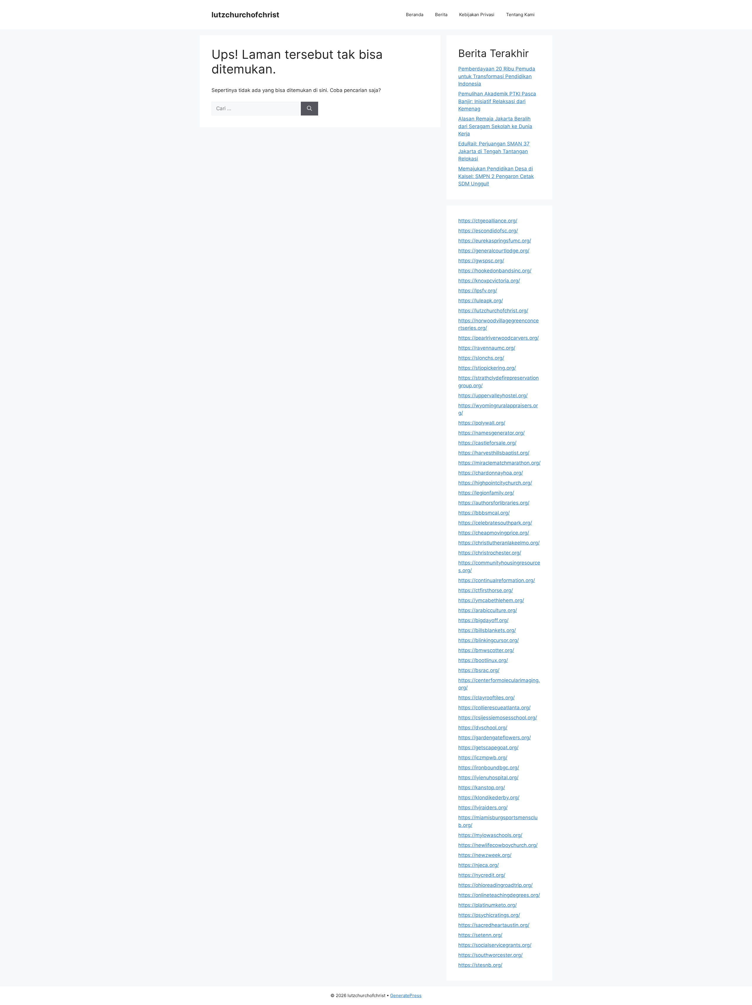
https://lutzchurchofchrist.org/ (493, 311)
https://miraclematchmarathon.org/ (499, 463)
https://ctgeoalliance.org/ (487, 221)
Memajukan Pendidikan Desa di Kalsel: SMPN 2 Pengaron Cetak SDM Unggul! (496, 176)
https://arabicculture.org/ (487, 610)
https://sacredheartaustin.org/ (493, 925)
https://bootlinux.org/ (483, 660)
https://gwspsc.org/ (481, 261)
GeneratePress (406, 995)
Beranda (414, 14)
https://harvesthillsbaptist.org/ (493, 453)
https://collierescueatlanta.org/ (494, 708)
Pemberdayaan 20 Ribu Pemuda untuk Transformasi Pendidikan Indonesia (496, 76)
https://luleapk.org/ (480, 301)
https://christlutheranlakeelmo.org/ (499, 543)
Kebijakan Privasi (476, 14)
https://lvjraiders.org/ (483, 807)
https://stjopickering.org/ (487, 368)
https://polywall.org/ (481, 423)
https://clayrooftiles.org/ (486, 698)
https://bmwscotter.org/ (486, 650)
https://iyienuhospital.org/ (488, 777)
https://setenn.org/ (480, 935)
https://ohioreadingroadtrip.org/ (495, 885)
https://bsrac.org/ (478, 670)
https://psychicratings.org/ (489, 915)
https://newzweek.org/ (484, 855)
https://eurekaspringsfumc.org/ (494, 241)
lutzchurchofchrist (245, 14)
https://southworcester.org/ (490, 955)
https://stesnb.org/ (480, 965)
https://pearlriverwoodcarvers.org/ (498, 338)
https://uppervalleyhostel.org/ (493, 395)
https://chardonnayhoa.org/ (490, 473)
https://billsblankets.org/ (487, 630)
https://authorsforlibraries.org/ (493, 503)
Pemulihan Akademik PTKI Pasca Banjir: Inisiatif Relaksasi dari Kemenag (497, 101)
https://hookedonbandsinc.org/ (494, 271)
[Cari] (309, 109)
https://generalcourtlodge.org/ (493, 251)
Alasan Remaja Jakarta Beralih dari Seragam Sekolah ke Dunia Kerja (495, 126)
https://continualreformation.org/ (496, 580)
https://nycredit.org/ (481, 875)
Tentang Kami (520, 14)
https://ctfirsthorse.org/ (485, 590)
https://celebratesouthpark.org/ (495, 523)
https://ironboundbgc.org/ (488, 768)
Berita (441, 14)
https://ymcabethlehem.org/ (491, 600)
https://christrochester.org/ (489, 553)
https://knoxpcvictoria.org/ (489, 281)
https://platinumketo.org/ (487, 905)
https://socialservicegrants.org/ (494, 945)
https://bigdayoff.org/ (483, 620)
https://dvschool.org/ (482, 728)
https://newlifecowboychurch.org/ (498, 845)
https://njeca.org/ (478, 865)
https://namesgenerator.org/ (491, 433)
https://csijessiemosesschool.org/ (497, 718)
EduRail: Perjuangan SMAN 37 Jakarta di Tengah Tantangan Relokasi (494, 151)
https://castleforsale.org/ (487, 443)
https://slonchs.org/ (481, 358)
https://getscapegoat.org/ (488, 748)
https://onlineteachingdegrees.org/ (499, 895)
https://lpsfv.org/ (477, 291)
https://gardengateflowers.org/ (494, 738)
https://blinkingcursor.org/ (488, 640)
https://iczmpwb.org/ (482, 758)
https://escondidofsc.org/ (488, 231)
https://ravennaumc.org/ (486, 348)
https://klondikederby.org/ (488, 797)
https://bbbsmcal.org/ (484, 513)
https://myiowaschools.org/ (490, 835)
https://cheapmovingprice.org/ (493, 533)
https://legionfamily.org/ (486, 493)
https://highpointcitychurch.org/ (495, 483)
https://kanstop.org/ (481, 787)
